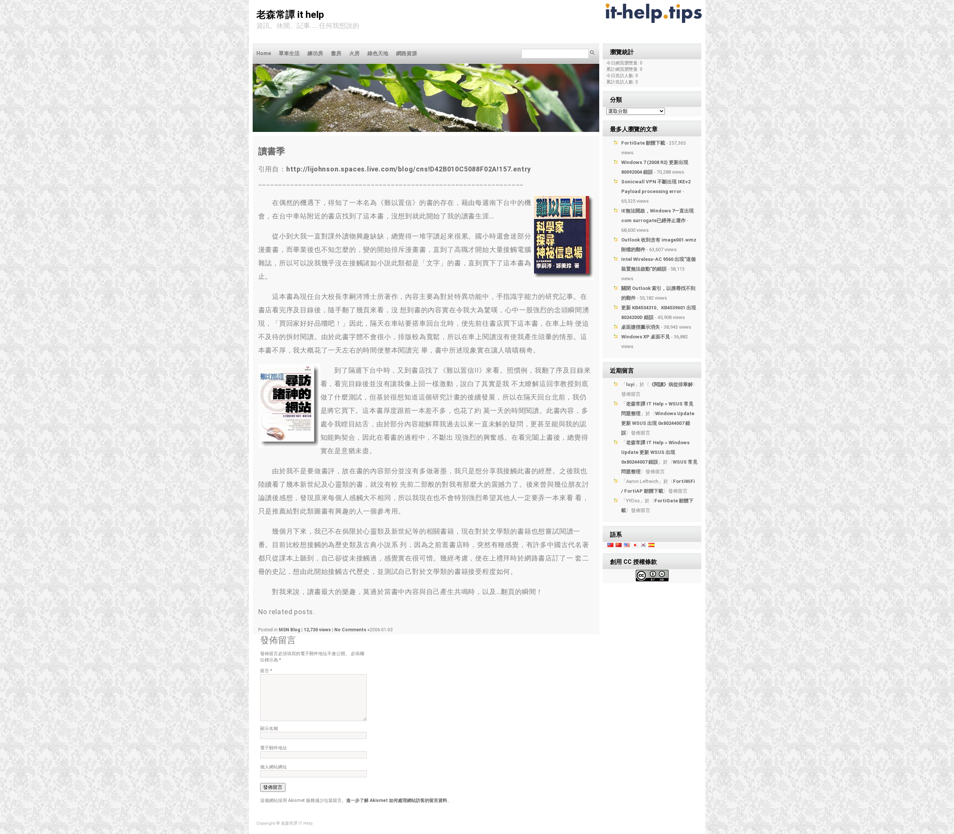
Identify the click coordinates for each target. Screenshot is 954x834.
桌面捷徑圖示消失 (640, 327)
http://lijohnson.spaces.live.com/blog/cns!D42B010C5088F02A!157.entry (408, 169)
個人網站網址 (273, 767)
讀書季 (271, 151)
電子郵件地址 (273, 748)
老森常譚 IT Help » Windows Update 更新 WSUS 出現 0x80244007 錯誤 (655, 452)
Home (263, 53)
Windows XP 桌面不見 (645, 336)
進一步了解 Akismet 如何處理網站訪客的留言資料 (396, 800)
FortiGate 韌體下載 (643, 143)
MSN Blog (289, 629)
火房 (354, 53)
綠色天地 (377, 53)
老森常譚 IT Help (290, 14)
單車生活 (289, 53)
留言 (266, 670)
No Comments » (352, 629)
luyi (630, 384)
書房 (336, 53)
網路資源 (406, 53)
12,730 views (318, 629)
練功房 (315, 53)
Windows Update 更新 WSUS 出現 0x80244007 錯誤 (657, 423)
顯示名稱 (269, 728)
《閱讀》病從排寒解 (671, 384)
